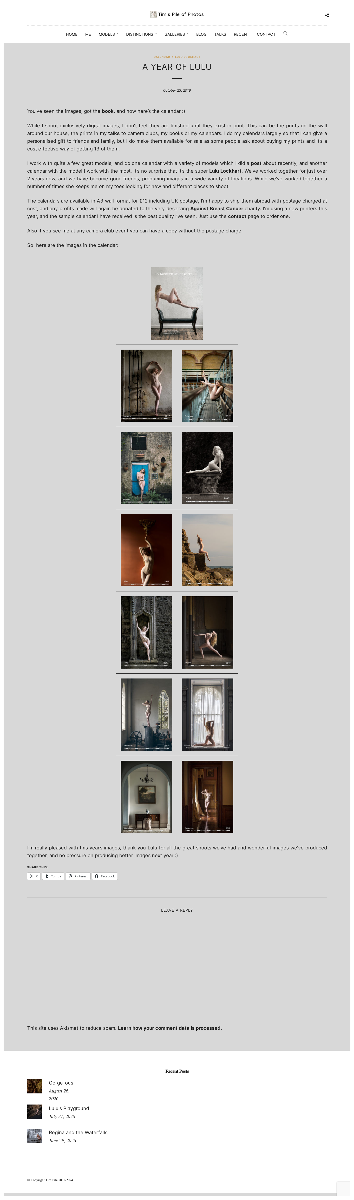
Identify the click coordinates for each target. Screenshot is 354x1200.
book (108, 111)
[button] (285, 33)
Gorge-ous (61, 1083)
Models (107, 34)
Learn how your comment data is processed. (170, 1028)
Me (88, 34)
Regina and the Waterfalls (78, 1132)
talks (114, 133)
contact (237, 216)
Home (72, 34)
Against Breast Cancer (216, 208)
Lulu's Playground (69, 1108)
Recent (241, 34)
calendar (162, 57)
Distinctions (139, 34)
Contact (266, 34)
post (256, 163)
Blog (201, 34)
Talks (220, 34)
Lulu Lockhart (187, 57)
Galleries (174, 34)
